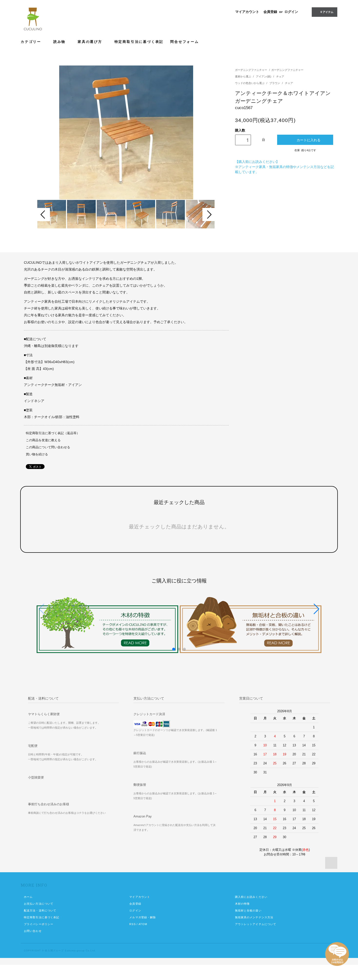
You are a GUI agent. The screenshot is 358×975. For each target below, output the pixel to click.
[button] (316, 609)
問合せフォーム (184, 41)
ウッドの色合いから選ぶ (250, 83)
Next (208, 214)
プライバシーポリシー (38, 924)
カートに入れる (308, 139)
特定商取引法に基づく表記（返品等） (53, 433)
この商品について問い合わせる (48, 447)
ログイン (291, 12)
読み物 (60, 41)
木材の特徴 (242, 903)
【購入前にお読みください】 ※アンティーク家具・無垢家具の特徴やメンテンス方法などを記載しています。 (284, 167)
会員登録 (270, 12)
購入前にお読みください (251, 896)
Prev (43, 214)
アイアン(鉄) (264, 76)
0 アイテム (326, 11)
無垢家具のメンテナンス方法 (254, 917)
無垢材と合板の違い (248, 910)
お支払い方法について (38, 903)
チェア (280, 76)
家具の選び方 (91, 41)
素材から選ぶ (243, 76)
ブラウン (275, 83)
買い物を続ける (37, 454)
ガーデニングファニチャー (251, 69)
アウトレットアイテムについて (255, 924)
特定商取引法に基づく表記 (139, 41)
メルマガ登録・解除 (142, 917)
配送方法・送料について (40, 910)
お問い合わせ (33, 930)
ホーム (28, 896)
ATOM (143, 924)
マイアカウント (247, 12)
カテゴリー (32, 41)
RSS (132, 924)
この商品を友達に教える (43, 440)
